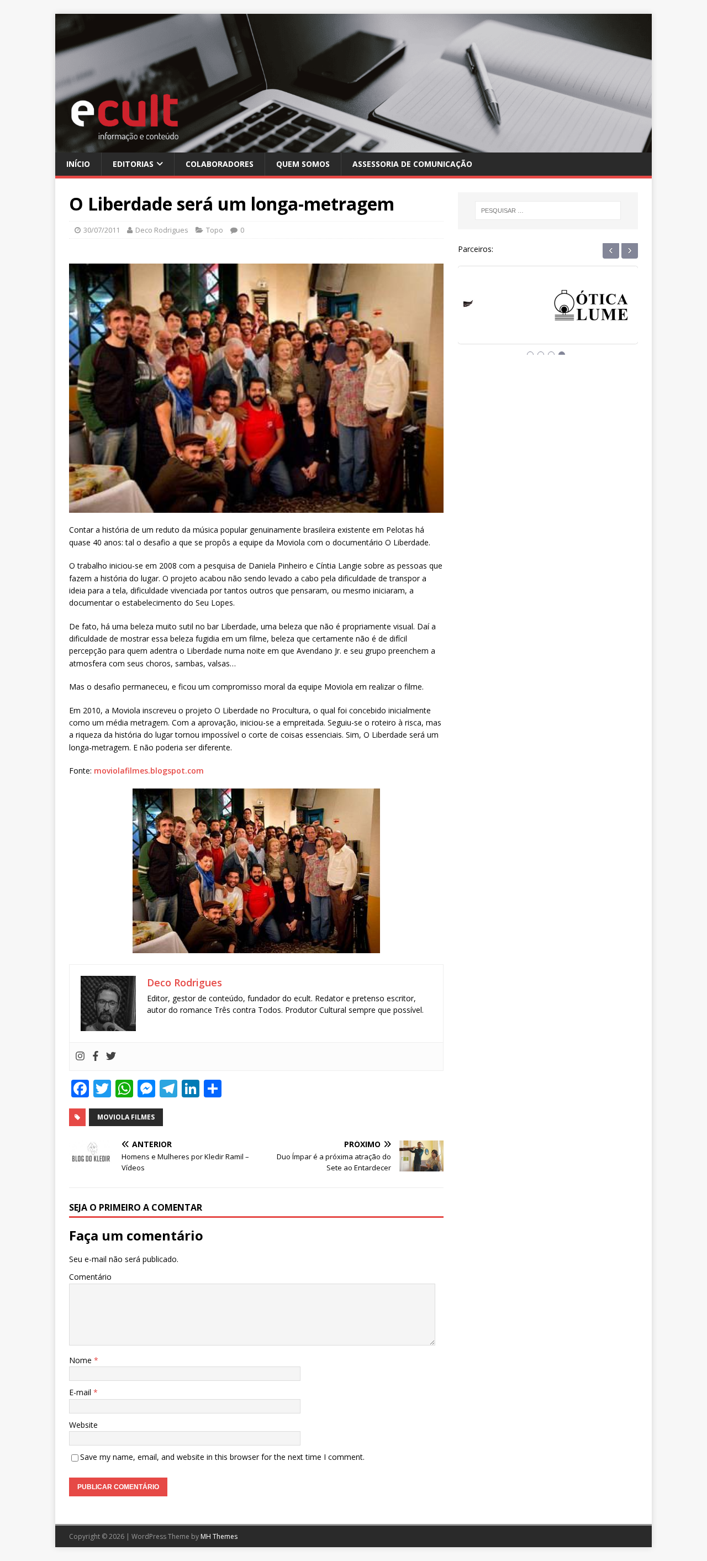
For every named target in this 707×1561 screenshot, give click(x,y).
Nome (81, 1360)
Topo (214, 230)
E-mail (81, 1392)
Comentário (90, 1276)
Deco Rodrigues (161, 230)
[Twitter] (111, 1056)
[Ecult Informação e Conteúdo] (353, 145)
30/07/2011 (101, 230)
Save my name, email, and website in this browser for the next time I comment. (222, 1457)
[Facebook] (96, 1056)
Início (78, 164)
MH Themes (219, 1536)
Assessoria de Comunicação (412, 164)
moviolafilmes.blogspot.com (149, 770)
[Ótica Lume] (548, 315)
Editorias (133, 164)
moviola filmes (126, 1117)
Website (83, 1425)
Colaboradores (220, 164)
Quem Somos (303, 164)
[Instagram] (80, 1056)
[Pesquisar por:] (548, 210)
